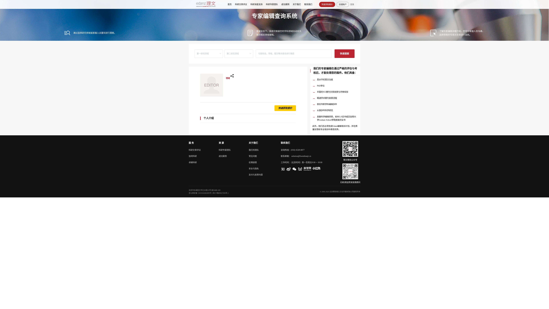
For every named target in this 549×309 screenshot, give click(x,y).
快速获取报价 (327, 4)
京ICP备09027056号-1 (221, 193)
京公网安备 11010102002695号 (200, 193)
